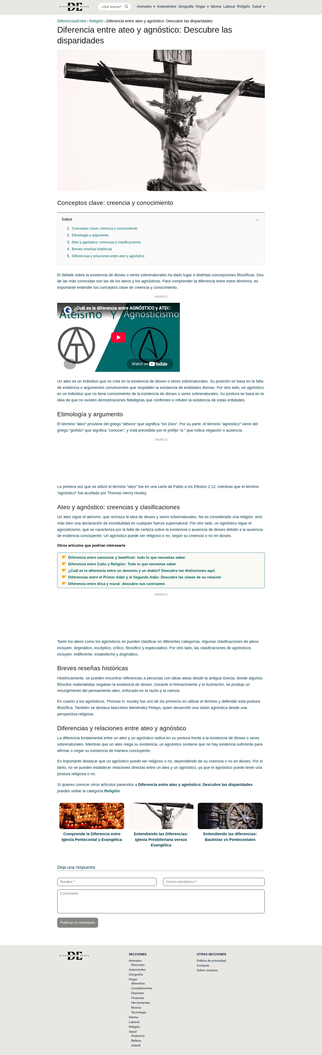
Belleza (136, 1040)
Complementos (141, 988)
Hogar (200, 6)
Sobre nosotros (207, 970)
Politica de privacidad (211, 960)
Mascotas (138, 964)
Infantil (135, 1045)
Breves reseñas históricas (92, 249)
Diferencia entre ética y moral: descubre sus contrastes (116, 584)
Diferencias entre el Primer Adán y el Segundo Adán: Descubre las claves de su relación (144, 577)
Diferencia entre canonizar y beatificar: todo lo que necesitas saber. (127, 557)
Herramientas (140, 1002)
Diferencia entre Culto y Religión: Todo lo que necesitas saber (122, 564)
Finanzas (137, 998)
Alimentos (138, 983)
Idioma (216, 6)
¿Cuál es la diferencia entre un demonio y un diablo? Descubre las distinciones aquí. (142, 571)
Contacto (203, 965)
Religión (243, 6)
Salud (256, 6)
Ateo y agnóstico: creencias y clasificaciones (106, 242)
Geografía (186, 6)
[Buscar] (126, 6)
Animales (144, 6)
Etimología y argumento (90, 235)
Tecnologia (138, 1012)
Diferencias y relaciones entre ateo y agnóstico (108, 256)
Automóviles (166, 6)
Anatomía (138, 1035)
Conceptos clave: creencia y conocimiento (104, 228)
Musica (136, 1007)
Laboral (229, 6)
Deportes (137, 993)
